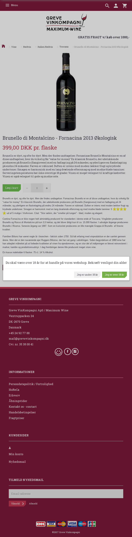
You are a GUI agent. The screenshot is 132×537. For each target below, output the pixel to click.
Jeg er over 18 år (114, 274)
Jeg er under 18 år (87, 274)
